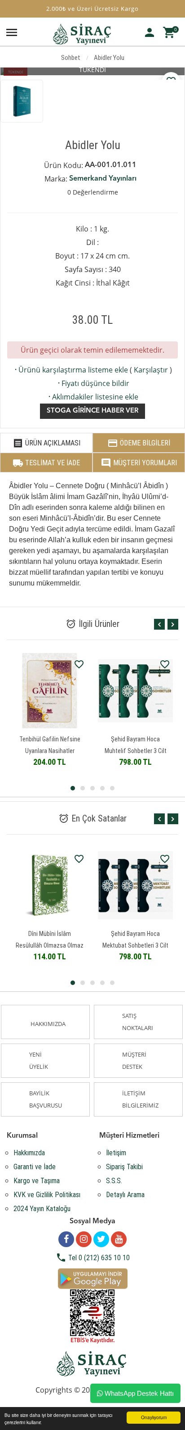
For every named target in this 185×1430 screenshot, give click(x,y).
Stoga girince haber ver (92, 411)
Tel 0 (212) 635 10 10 (93, 1257)
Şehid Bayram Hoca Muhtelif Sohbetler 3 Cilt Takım (136, 750)
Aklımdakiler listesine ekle (92, 397)
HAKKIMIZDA (48, 1024)
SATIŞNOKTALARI (137, 1022)
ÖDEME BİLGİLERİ (138, 443)
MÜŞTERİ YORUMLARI (139, 463)
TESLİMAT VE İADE (46, 463)
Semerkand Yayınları (103, 178)
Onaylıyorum (154, 1417)
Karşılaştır (151, 370)
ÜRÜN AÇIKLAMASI (46, 443)
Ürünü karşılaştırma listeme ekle (70, 370)
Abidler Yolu (109, 58)
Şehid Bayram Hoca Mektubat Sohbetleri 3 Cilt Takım (135, 945)
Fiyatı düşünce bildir (92, 383)
